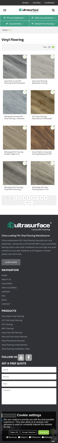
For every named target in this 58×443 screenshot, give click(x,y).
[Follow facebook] (28, 357)
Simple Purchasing (44, 23)
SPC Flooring (7, 324)
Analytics (24, 437)
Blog (4, 300)
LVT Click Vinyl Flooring (12, 320)
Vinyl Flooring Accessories (13, 340)
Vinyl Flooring (9, 287)
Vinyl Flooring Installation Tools (16, 349)
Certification (49, 2)
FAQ (3, 295)
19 (27, 202)
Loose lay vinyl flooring (12, 332)
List (49, 47)
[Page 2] (31, 202)
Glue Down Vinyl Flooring (13, 316)
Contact (6, 304)
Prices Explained (15, 17)
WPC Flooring (7, 328)
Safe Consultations (44, 17)
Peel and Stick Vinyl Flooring (14, 336)
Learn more (11, 262)
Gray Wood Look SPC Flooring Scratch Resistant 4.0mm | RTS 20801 (14, 83)
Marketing (48, 437)
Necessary (12, 437)
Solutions (7, 283)
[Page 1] (7, 198)
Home (5, 30)
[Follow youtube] (21, 357)
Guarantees (15, 23)
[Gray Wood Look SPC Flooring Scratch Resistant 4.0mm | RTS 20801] (15, 67)
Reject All (14, 432)
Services (25, 2)
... (50, 198)
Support (6, 291)
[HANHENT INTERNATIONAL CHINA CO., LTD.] (29, 10)
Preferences (36, 437)
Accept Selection (28, 432)
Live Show (37, 2)
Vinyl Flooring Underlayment (14, 344)
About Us (6, 279)
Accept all (44, 432)
